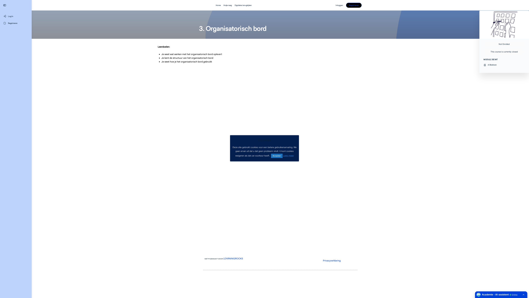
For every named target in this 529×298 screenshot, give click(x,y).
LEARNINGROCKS (233, 258)
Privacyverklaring (332, 260)
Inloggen (339, 5)
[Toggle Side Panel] (4, 5)
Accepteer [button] (277, 156)
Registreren (354, 5)
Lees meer (288, 155)
